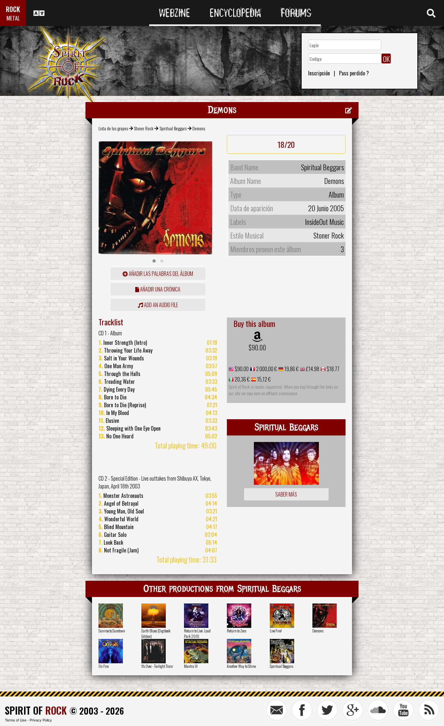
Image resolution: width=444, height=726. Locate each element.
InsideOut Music (324, 221)
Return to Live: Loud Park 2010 (197, 633)
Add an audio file (160, 305)
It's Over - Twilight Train (157, 666)
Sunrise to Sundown (111, 630)
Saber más (286, 494)
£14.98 (312, 369)
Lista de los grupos (113, 128)
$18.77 (332, 369)
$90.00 (257, 347)
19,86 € (291, 369)
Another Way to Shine (241, 666)
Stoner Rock (143, 128)
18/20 (286, 144)
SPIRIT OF (36, 710)
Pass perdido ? (354, 73)
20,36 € (242, 379)
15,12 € (263, 379)
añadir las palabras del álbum (160, 274)
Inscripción (319, 73)
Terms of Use (15, 719)
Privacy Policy (41, 719)
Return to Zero (236, 630)
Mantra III (191, 666)
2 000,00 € (266, 369)
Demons (317, 630)
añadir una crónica (159, 289)
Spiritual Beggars (173, 128)
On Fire (103, 666)
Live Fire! (276, 630)
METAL (13, 18)
